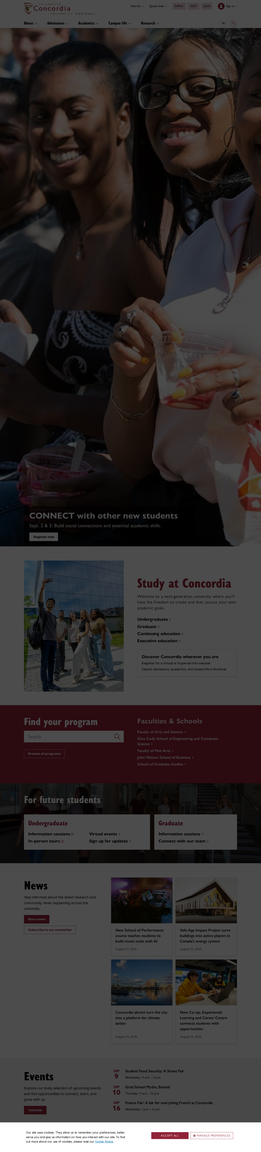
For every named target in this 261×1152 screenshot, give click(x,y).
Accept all (170, 1135)
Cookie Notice (104, 1141)
